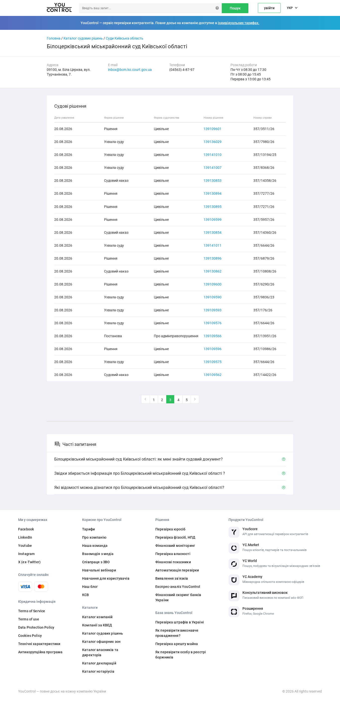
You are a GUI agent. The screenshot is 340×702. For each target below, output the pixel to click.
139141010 (213, 155)
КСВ (85, 595)
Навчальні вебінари (99, 570)
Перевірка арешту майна (176, 644)
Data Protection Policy (36, 627)
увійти (269, 8)
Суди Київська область (124, 38)
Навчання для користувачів (105, 578)
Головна (53, 38)
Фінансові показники (173, 562)
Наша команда (95, 546)
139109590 (213, 297)
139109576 (213, 323)
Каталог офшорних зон (101, 642)
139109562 (213, 375)
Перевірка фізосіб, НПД (175, 537)
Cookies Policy (30, 636)
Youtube (25, 546)
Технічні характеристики (39, 644)
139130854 (213, 232)
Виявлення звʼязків (171, 578)
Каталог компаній (97, 617)
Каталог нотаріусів (98, 671)
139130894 (213, 193)
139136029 (213, 142)
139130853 (213, 181)
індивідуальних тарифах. (238, 23)
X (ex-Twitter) (29, 562)
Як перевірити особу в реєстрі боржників (180, 654)
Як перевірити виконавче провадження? (176, 633)
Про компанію (94, 537)
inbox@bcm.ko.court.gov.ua (130, 70)
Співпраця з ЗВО (96, 562)
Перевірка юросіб (170, 529)
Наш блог (90, 587)
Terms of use (28, 619)
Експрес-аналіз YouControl (177, 587)
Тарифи (88, 529)
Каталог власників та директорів (100, 652)
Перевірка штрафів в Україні (179, 622)
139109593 (213, 310)
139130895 (213, 207)
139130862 (213, 271)
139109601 (213, 129)
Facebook (26, 529)
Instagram (26, 554)
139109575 (213, 362)
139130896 (213, 258)
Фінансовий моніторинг (175, 546)
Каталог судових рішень (83, 38)
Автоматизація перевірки (177, 570)
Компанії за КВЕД (97, 625)
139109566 (213, 336)
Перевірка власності (172, 554)
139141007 (213, 168)
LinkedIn (25, 537)
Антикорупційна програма (40, 652)
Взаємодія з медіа (97, 554)
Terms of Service (31, 611)
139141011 (213, 245)
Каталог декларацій (99, 663)
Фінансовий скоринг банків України (178, 597)
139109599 (213, 220)
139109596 (213, 349)
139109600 (213, 284)
